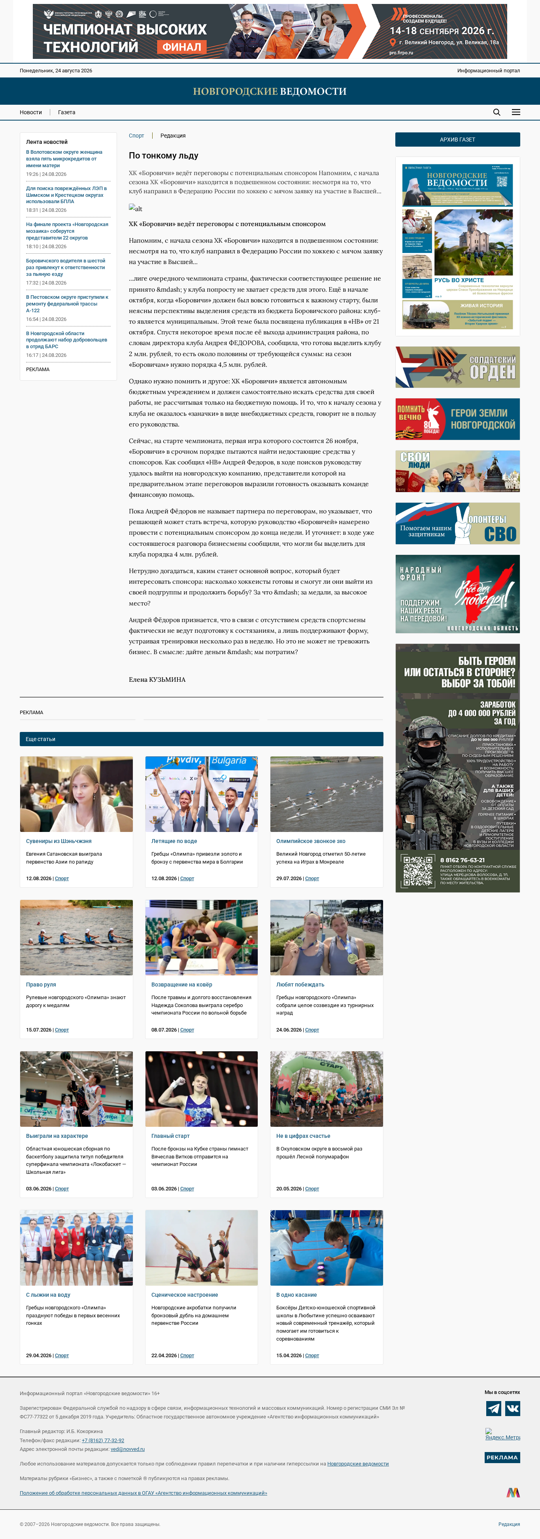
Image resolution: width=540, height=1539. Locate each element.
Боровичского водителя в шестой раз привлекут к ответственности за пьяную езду (65, 267)
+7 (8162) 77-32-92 (103, 1440)
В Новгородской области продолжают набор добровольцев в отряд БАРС (66, 340)
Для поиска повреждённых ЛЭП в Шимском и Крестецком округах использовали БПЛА (66, 195)
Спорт (136, 135)
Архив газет (457, 139)
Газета (67, 112)
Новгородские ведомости (358, 1464)
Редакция (509, 1524)
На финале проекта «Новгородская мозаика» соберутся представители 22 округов (67, 231)
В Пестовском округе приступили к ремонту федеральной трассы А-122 (67, 303)
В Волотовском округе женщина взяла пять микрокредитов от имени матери (64, 158)
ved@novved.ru (128, 1449)
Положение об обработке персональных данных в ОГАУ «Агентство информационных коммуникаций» (143, 1493)
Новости (31, 112)
